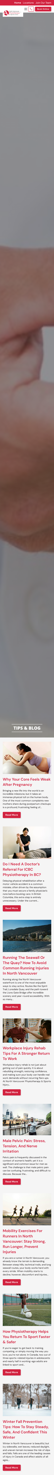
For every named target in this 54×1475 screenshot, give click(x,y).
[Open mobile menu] (25, 9)
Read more (11, 814)
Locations (28, 2)
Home (17, 2)
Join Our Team (43, 2)
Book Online (43, 9)
